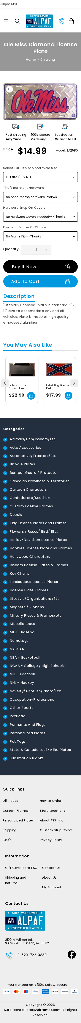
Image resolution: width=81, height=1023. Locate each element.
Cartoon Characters (28, 489)
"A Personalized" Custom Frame (18, 387)
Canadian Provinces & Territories (40, 481)
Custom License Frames (31, 506)
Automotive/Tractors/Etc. (33, 455)
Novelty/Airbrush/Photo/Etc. (36, 691)
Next (74, 383)
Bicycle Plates (22, 464)
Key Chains (20, 573)
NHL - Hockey (22, 682)
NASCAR (17, 649)
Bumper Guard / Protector (34, 472)
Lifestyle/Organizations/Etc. (35, 598)
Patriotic (17, 716)
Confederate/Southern (31, 497)
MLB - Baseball (23, 632)
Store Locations (52, 810)
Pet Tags (18, 741)
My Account (52, 887)
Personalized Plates (27, 733)
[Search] (17, 21)
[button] (6, 21)
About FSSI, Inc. (52, 820)
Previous (5, 383)
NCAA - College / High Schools (37, 665)
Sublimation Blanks (27, 758)
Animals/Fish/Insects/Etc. (33, 439)
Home (31, 59)
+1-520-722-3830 (31, 955)
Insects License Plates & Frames (39, 565)
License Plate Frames (29, 590)
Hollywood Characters (30, 556)
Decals (16, 514)
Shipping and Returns (15, 880)
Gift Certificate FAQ (21, 868)
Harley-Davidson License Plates (38, 539)
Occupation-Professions (32, 699)
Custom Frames (16, 810)
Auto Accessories (25, 447)
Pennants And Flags (28, 724)
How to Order (50, 801)
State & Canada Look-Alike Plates (40, 749)
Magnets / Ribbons (27, 607)
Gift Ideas (10, 801)
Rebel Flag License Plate (57, 387)
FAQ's (7, 840)
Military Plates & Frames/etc (36, 615)
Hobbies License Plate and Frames (41, 548)
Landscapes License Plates (34, 581)
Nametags (19, 640)
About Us (49, 877)
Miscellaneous (22, 623)
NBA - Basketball (25, 657)
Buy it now (24, 267)
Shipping (9, 830)
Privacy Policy (51, 840)
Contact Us (51, 868)
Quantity (11, 249)
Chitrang (47, 59)
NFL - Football (22, 674)
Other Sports (21, 707)
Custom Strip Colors (56, 830)
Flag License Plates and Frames (38, 523)
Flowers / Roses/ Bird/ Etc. (34, 531)
